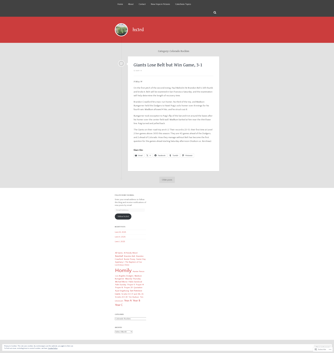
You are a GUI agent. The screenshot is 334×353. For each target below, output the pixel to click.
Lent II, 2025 (120, 237)
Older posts (167, 180)
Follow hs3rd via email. (124, 195)
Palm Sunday (120, 285)
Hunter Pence (138, 271)
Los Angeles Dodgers (124, 276)
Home (120, 4)
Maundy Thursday (133, 279)
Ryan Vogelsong (122, 291)
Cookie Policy (53, 348)
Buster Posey (129, 259)
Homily (123, 270)
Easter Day (141, 259)
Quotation (138, 287)
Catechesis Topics (183, 4)
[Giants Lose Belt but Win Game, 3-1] (121, 63)
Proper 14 (140, 285)
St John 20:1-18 (121, 297)
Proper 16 (119, 287)
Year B (136, 300)
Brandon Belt (129, 256)
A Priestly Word (130, 253)
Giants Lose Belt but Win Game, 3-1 (168, 65)
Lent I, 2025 (120, 241)
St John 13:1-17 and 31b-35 (132, 294)
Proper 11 (131, 285)
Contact (142, 4)
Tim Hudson (134, 297)
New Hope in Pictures (160, 4)
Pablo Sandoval (135, 282)
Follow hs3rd (123, 216)
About (130, 4)
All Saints (119, 253)
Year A (128, 300)
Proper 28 (128, 287)
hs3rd (138, 29)
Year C (119, 305)
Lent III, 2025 (120, 232)
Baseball (119, 256)
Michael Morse (121, 282)
